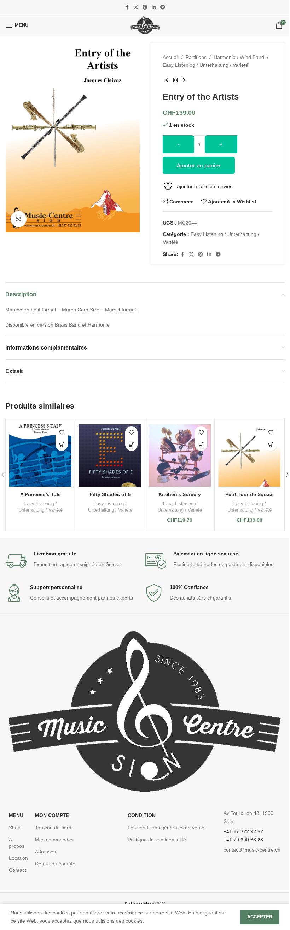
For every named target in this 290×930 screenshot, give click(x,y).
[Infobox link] (75, 561)
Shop (15, 827)
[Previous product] (167, 80)
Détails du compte (55, 863)
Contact (17, 870)
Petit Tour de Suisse (249, 494)
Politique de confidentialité (157, 839)
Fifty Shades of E (110, 494)
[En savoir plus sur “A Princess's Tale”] (62, 445)
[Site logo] (145, 25)
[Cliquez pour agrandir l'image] (19, 219)
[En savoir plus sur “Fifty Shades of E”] (131, 445)
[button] (201, 445)
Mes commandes (54, 839)
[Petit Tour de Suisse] (249, 455)
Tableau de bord (53, 827)
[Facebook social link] (127, 7)
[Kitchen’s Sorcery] (180, 455)
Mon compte (52, 815)
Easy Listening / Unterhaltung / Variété (205, 65)
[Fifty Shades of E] (110, 455)
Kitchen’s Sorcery (179, 494)
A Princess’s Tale (40, 494)
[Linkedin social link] (154, 7)
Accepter (259, 916)
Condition (142, 815)
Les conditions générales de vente (166, 827)
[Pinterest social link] (145, 7)
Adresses (45, 851)
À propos (16, 843)
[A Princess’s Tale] (40, 455)
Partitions (196, 57)
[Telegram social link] (162, 7)
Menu (16, 815)
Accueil (171, 57)
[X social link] (135, 7)
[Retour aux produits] (175, 80)
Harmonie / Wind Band (239, 57)
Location (18, 858)
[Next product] (184, 80)
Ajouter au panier (199, 165)
